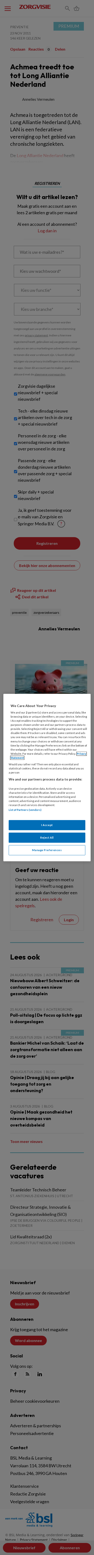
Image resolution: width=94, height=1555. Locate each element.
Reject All (47, 837)
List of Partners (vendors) (25, 809)
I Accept (47, 825)
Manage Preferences (47, 850)
